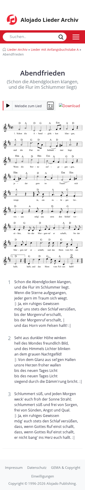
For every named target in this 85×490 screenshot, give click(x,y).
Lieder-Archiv (17, 49)
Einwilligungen (42, 476)
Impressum (14, 467)
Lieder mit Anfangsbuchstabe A (55, 49)
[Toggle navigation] (76, 37)
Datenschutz (36, 467)
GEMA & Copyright (65, 467)
